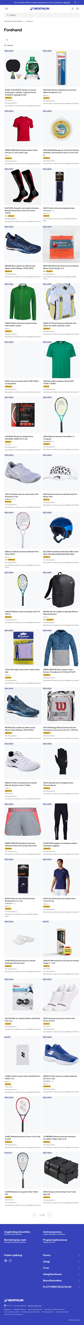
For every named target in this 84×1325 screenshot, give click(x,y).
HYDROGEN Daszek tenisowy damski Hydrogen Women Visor (20, 962)
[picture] (23, 68)
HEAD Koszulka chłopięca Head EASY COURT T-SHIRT (58, 382)
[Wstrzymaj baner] (75, 2)
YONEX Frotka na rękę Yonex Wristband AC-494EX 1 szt (23, 1077)
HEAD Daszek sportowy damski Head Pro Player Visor (60, 495)
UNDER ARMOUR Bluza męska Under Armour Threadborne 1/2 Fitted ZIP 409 (59, 671)
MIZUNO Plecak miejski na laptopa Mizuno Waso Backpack (60, 613)
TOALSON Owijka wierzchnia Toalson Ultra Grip (22, 671)
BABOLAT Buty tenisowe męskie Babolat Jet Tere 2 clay (60, 1077)
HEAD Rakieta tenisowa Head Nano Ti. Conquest (59, 437)
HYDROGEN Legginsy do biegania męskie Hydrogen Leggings (60, 844)
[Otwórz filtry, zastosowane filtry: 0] (7, 39)
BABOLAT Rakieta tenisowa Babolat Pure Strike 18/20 (22, 553)
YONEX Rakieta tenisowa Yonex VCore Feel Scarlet (23, 1138)
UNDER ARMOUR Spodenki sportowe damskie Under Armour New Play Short (21, 844)
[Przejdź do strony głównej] (39, 8)
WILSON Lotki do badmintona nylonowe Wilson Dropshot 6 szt (60, 91)
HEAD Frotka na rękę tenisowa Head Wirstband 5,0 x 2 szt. (20, 899)
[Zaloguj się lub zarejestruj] (72, 8)
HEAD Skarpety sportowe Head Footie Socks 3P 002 (59, 1019)
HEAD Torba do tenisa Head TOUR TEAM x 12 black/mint (22, 382)
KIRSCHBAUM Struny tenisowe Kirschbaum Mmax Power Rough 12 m (61, 267)
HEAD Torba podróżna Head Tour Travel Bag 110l (59, 1193)
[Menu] (6, 8)
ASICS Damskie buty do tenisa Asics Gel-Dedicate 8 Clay (22, 495)
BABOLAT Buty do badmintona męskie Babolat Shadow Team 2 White (21, 784)
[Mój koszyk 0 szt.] (77, 8)
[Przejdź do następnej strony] (49, 1215)
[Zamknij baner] (78, 2)
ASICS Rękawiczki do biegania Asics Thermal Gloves (58, 784)
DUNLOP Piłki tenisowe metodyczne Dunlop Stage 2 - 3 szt (61, 962)
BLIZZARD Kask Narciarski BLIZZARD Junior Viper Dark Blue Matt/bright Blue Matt (61, 553)
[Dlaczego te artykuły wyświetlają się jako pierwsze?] (5, 45)
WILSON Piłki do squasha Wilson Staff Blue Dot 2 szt (23, 1019)
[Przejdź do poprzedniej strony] (34, 1215)
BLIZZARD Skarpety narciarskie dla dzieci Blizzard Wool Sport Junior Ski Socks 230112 (22, 210)
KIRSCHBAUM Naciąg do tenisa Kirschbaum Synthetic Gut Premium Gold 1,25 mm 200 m (61, 152)
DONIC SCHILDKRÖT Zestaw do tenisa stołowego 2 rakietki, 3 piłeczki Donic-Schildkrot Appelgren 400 (21, 92)
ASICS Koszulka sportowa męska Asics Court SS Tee (59, 899)
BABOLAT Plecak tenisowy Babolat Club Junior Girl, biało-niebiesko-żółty (60, 324)
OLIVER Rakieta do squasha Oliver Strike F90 (22, 1193)
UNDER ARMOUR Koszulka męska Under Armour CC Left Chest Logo (21, 151)
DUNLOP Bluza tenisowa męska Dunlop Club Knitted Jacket (21, 324)
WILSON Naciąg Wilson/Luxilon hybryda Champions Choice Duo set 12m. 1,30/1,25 (60, 728)
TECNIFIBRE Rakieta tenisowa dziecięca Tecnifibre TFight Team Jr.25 (59, 1138)
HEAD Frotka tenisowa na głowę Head (58, 208)
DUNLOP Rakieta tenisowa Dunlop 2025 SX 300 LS (22, 613)
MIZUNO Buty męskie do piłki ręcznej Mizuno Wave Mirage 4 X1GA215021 (20, 267)
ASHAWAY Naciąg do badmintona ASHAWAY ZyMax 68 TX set (19, 437)
